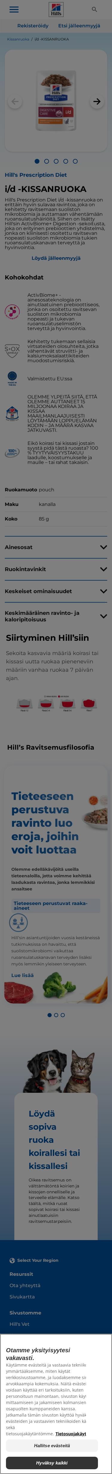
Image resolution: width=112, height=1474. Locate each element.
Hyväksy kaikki (51, 1462)
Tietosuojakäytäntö (76, 1434)
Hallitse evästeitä (52, 1445)
